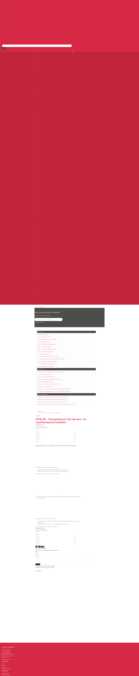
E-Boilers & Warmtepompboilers (37, 89)
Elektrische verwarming (9, 3)
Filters (36, 295)
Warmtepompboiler (6, 659)
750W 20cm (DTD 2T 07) (36, 131)
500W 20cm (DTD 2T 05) (36, 129)
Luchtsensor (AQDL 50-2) (36, 292)
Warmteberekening (10, 37)
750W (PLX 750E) (36, 162)
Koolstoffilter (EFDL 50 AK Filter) (37, 298)
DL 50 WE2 (36, 284)
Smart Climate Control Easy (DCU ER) (37, 150)
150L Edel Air (36, 103)
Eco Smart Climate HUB (36, 240)
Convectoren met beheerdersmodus (14, 9)
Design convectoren (36, 118)
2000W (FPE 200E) (36, 254)
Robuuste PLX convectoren (37, 159)
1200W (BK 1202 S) (37, 257)
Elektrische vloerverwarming (12, 18)
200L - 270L (36, 114)
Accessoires (36, 285)
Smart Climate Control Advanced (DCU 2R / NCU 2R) (36, 148)
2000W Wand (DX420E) (36, 181)
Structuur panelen (36, 232)
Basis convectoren (37, 179)
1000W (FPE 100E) (37, 251)
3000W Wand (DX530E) (36, 187)
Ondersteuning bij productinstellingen (14, 31)
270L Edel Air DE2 (37, 100)
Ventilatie (8, 23)
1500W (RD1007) (36, 210)
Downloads (8, 35)
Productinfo (7, 4)
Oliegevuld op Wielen (36, 203)
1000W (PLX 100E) (37, 164)
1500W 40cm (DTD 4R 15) (36, 142)
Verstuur (38, 564)
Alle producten (36, 301)
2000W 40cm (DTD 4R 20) (36, 143)
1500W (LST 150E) (37, 199)
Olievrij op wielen (36, 209)
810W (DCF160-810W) (36, 267)
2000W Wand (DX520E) (36, 185)
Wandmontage (36, 215)
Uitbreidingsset (36, 268)
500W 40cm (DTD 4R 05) (36, 136)
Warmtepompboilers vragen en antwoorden (36, 62)
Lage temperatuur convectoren (37, 195)
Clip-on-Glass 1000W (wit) (36, 156)
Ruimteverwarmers (6, 651)
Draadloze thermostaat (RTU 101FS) (36, 279)
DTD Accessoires (36, 145)
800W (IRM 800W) (37, 229)
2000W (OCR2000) (36, 206)
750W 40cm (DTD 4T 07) (36, 123)
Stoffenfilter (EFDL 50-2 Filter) (36, 296)
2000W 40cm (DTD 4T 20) (36, 128)
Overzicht (8, 29)
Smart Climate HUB (36, 146)
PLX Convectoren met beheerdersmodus (37, 170)
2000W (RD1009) (36, 212)
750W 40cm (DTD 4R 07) (36, 137)
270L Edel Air (37, 98)
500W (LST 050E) (36, 196)
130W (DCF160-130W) (36, 262)
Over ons (5, 40)
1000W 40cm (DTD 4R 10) (36, 139)
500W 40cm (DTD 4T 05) (36, 121)
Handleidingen (9, 34)
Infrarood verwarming (11, 20)
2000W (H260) (36, 193)
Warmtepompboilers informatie (13, 15)
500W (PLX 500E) (37, 160)
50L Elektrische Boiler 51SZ (36, 92)
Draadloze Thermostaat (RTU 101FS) (36, 243)
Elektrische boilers (10, 12)
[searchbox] (37, 46)
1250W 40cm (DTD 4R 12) (36, 140)
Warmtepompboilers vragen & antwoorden (15, 14)
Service (4, 28)
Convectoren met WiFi (11, 7)
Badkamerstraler (36, 256)
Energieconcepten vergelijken (12, 39)
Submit (42, 546)
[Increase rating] (39, 547)
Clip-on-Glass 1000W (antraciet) (36, 154)
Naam (37, 551)
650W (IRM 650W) (37, 228)
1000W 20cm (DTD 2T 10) (36, 132)
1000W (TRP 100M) (36, 192)
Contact (5, 42)
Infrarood (37, 223)
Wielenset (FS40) (36, 153)
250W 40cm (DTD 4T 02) (36, 120)
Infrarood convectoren (37, 248)
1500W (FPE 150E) (37, 253)
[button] (2, 43)
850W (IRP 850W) (37, 237)
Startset (36, 260)
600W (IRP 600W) (37, 235)
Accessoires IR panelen (37, 239)
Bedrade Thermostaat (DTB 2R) (37, 242)
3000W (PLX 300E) (36, 168)
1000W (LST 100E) (37, 198)
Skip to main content (39, 307)
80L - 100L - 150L (36, 115)
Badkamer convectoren (36, 189)
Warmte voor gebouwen (11, 25)
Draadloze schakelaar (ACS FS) (36, 293)
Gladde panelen (36, 224)
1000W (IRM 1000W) (36, 231)
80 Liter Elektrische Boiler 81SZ (36, 93)
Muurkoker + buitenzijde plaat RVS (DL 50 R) (36, 288)
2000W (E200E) (36, 221)
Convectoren (9, 6)
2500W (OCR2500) (37, 207)
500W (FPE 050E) (37, 249)
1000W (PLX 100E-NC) (36, 173)
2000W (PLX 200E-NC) (37, 176)
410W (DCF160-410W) (36, 263)
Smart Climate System (11, 21)
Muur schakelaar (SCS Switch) (36, 151)
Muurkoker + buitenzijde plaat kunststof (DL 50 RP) (36, 287)
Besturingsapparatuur (11, 17)
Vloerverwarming (36, 259)
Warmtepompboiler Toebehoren (36, 112)
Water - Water (37, 106)
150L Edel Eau (37, 111)
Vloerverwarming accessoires (36, 276)
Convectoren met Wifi (36, 58)
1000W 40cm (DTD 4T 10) (36, 125)
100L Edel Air (36, 104)
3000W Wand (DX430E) (36, 182)
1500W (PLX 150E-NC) (36, 175)
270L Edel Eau (37, 107)
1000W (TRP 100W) (36, 190)
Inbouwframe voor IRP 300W (36, 245)
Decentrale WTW (37, 282)
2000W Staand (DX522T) (36, 184)
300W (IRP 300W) (37, 234)
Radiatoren (36, 201)
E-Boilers (37, 90)
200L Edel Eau (36, 109)
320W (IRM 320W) (37, 226)
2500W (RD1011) (36, 214)
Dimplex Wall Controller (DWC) (36, 178)
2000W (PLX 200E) (36, 167)
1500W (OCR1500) (37, 204)
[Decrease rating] (36, 547)
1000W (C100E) (36, 218)
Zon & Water (8, 26)
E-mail (37, 555)
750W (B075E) (37, 217)
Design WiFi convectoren (36, 134)
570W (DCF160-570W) (36, 265)
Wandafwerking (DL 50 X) (36, 290)
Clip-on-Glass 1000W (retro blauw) (36, 157)
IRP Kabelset (36, 246)
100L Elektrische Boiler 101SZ (36, 95)
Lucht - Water (37, 96)
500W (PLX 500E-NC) (36, 171)
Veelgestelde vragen (10, 32)
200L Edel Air (37, 101)
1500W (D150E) (36, 220)
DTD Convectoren (10, 10)
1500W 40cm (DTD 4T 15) (36, 126)
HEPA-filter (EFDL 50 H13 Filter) (36, 299)
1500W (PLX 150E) (37, 165)
